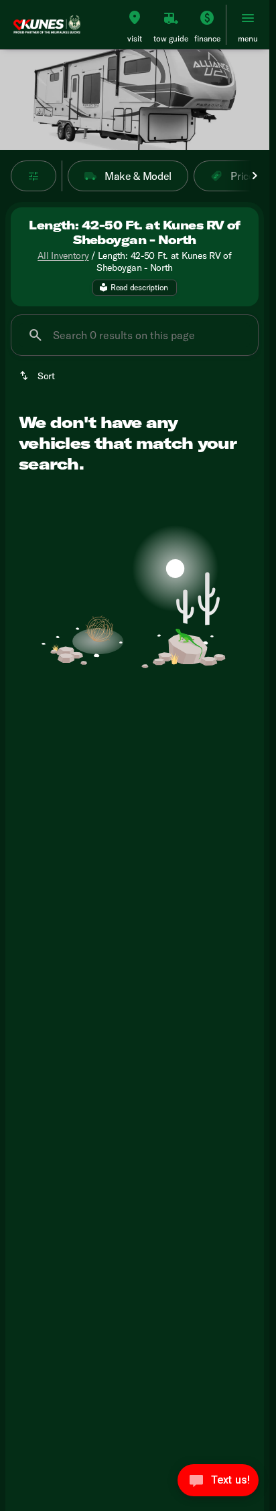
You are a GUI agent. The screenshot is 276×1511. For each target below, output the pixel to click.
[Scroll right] (254, 176)
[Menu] (247, 18)
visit (134, 38)
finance (207, 38)
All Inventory (63, 255)
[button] (134, 25)
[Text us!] (218, 1483)
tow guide (170, 38)
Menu (248, 38)
